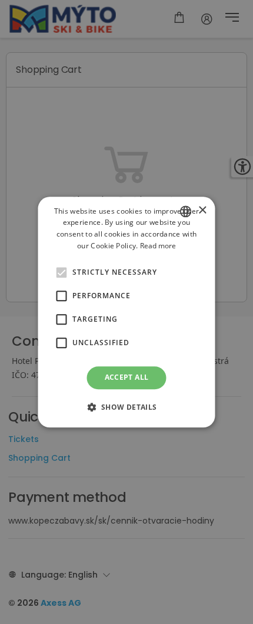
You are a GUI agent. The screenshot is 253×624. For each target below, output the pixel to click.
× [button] (202, 210)
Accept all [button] (127, 378)
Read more (158, 246)
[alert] (126, 312)
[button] (62, 273)
